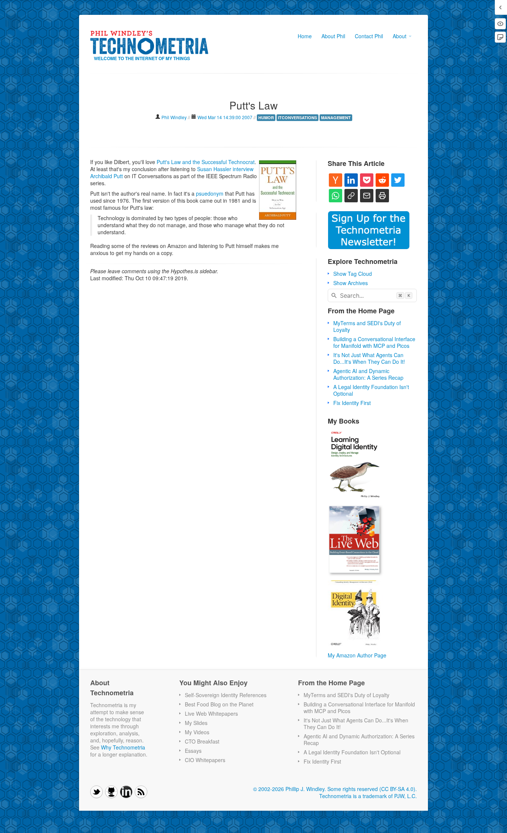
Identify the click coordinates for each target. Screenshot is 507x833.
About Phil (333, 36)
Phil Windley (174, 117)
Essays (193, 750)
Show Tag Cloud (352, 273)
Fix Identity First (352, 402)
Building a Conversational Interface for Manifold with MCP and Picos (374, 342)
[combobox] (372, 295)
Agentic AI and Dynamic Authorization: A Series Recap (368, 374)
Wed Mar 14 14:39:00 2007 (224, 117)
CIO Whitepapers (205, 760)
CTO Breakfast (202, 741)
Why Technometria (123, 747)
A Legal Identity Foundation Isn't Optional (371, 390)
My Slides (196, 722)
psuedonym (209, 193)
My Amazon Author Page (357, 655)
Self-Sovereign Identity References (225, 695)
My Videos (197, 732)
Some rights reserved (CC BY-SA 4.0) (371, 789)
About (400, 36)
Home (305, 36)
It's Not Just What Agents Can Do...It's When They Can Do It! (369, 358)
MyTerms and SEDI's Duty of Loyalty (367, 326)
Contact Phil (369, 36)
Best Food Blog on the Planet (219, 704)
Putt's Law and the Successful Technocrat (206, 162)
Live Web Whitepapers (211, 713)
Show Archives (350, 283)
